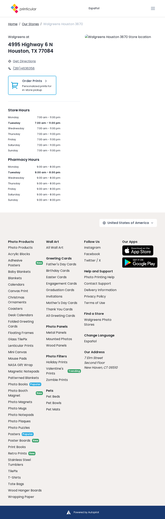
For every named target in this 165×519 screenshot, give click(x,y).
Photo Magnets (20, 402)
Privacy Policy (95, 296)
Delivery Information (100, 290)
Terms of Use (94, 303)
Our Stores (30, 24)
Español (94, 8)
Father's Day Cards (61, 264)
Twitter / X (92, 260)
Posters (14, 434)
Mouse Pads (17, 358)
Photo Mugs (17, 408)
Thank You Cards (59, 309)
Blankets (15, 278)
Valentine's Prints (54, 371)
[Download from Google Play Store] (140, 262)
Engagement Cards (61, 283)
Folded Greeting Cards (21, 324)
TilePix (13, 471)
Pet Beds (53, 396)
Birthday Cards (58, 270)
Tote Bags (16, 484)
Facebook (92, 254)
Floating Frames (21, 332)
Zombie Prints (57, 379)
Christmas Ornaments (17, 300)
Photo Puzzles (19, 427)
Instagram (92, 247)
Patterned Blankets (23, 377)
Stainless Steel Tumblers (19, 462)
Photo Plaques (19, 421)
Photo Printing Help (99, 277)
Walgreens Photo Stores (97, 322)
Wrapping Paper (21, 496)
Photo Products (20, 247)
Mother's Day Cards (61, 303)
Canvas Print (18, 291)
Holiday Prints (56, 362)
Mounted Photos (59, 339)
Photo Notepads (21, 414)
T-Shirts (14, 477)
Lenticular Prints (20, 345)
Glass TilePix (17, 339)
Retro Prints (17, 453)
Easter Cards (56, 277)
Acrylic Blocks (19, 254)
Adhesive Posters (15, 263)
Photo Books (18, 384)
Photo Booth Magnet (18, 393)
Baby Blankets (19, 271)
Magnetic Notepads (23, 371)
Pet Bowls (53, 403)
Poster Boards (19, 440)
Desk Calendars (20, 315)
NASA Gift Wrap (20, 365)
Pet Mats (53, 409)
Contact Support (97, 283)
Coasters (15, 308)
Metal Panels (56, 332)
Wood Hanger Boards (25, 490)
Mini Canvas (17, 352)
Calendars (16, 284)
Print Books (17, 447)
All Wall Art (54, 247)
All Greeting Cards (60, 315)
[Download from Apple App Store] (138, 250)
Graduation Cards (60, 290)
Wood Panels (56, 345)
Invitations (54, 296)
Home (13, 24)
